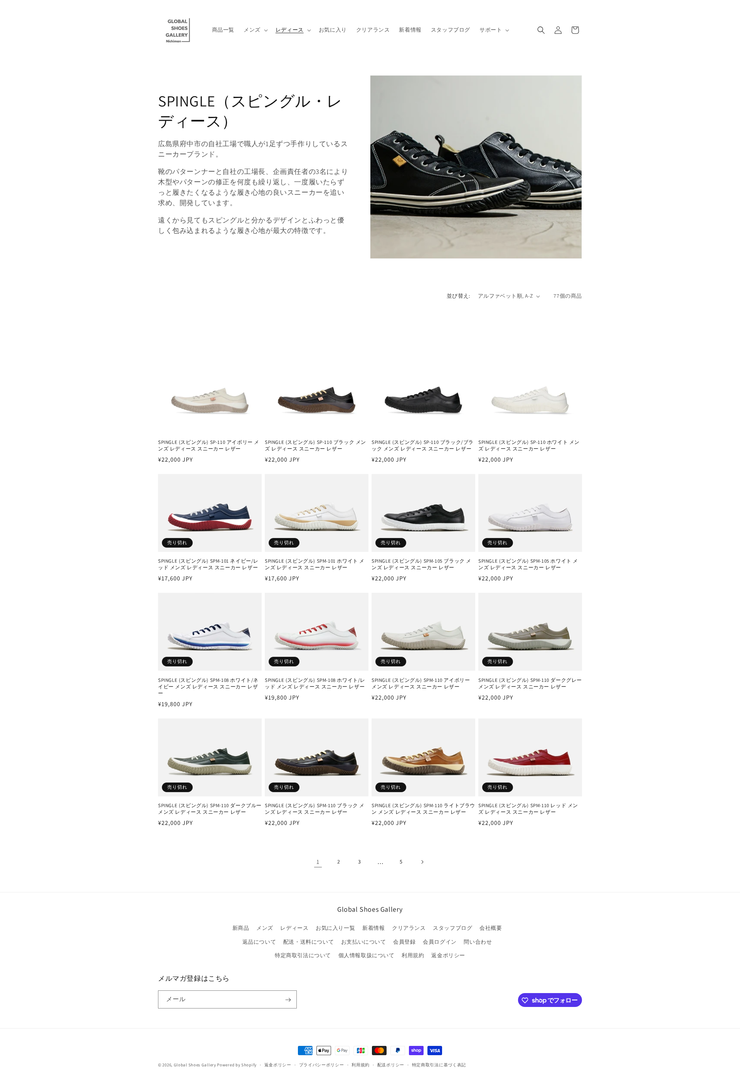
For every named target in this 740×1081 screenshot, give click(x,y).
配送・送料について (308, 941)
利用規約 (413, 955)
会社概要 (490, 928)
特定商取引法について (303, 955)
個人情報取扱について (366, 955)
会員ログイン (440, 941)
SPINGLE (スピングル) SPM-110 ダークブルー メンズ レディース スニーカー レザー (210, 809)
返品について (259, 941)
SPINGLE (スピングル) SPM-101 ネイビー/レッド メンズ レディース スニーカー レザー (208, 564)
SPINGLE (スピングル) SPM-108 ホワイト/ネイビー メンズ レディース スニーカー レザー (208, 686)
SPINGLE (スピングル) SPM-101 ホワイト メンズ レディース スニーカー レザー (315, 564)
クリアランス (409, 928)
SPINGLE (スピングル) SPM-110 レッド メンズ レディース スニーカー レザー (528, 809)
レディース (294, 928)
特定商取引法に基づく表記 (439, 1064)
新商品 (240, 928)
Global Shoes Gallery (195, 1065)
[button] (255, 30)
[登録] (287, 1000)
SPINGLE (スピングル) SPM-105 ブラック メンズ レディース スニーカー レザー (421, 564)
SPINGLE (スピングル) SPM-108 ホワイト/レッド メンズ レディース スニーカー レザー (315, 683)
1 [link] (318, 862)
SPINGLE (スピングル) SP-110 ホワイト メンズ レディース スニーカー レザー (529, 445)
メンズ (264, 928)
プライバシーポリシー (321, 1064)
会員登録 (404, 941)
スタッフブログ (452, 928)
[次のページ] (422, 861)
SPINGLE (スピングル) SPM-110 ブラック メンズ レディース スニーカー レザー (315, 809)
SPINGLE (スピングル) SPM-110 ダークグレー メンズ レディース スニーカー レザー (530, 683)
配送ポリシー (390, 1064)
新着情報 (373, 928)
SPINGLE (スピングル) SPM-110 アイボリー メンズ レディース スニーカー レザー (421, 683)
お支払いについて (363, 941)
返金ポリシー (448, 955)
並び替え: (458, 295)
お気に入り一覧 (335, 928)
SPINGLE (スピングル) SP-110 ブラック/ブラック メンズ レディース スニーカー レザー (423, 445)
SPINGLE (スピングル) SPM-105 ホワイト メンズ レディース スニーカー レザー (528, 564)
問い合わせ (478, 941)
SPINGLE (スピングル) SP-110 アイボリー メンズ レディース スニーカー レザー (208, 445)
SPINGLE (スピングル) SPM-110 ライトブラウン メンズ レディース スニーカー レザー (423, 809)
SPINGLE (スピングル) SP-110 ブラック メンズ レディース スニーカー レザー (315, 445)
